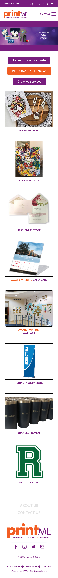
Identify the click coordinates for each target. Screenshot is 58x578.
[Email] (42, 546)
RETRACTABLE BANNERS (29, 382)
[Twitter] (33, 546)
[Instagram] (24, 546)
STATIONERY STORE (29, 230)
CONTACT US (29, 512)
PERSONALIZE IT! (29, 180)
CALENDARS (29, 280)
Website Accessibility (35, 571)
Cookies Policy (31, 566)
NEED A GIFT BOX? (29, 130)
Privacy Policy (14, 566)
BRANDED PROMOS (29, 432)
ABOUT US (29, 505)
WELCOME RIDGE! (29, 482)
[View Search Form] (29, 3)
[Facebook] (15, 546)
